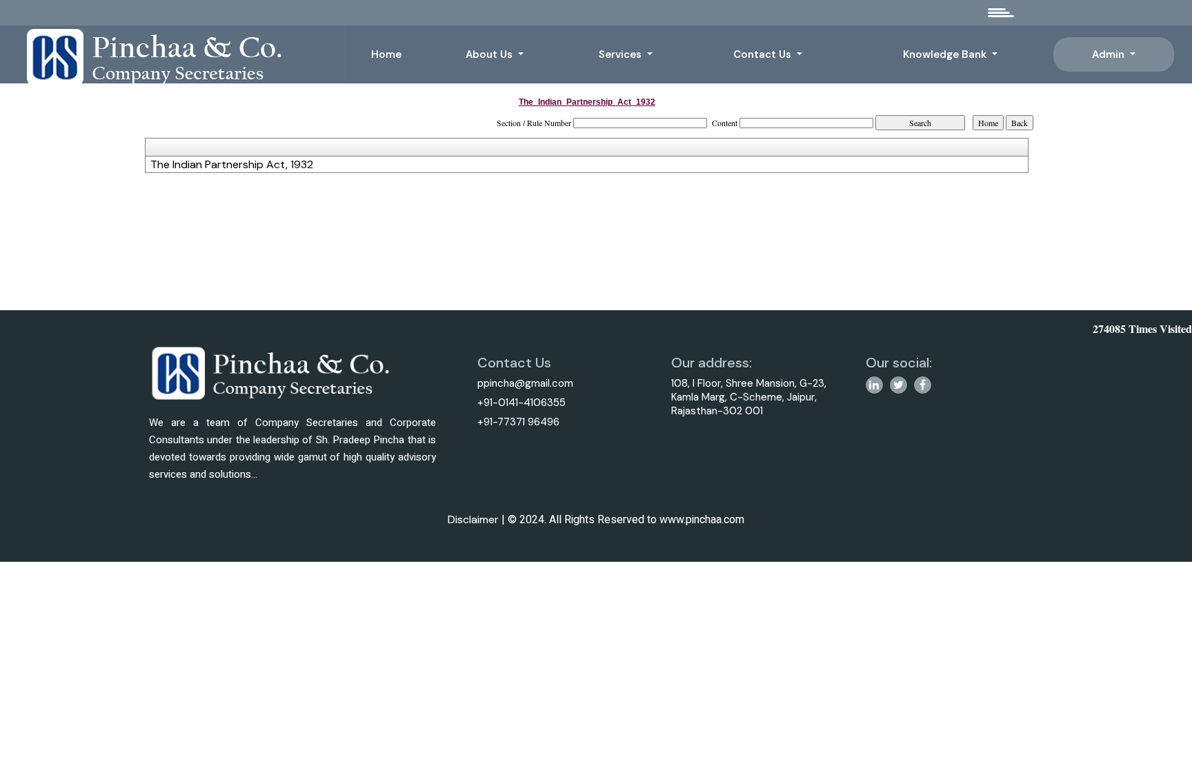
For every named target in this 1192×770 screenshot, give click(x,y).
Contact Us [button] (763, 54)
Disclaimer (473, 519)
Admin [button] (1109, 54)
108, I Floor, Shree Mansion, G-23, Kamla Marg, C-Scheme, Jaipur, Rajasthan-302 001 (748, 397)
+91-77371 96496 (518, 422)
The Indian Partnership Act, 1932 (231, 164)
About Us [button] (490, 54)
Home (386, 54)
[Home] (177, 56)
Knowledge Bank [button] (946, 54)
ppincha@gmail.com (525, 383)
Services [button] (621, 54)
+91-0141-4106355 (521, 402)
